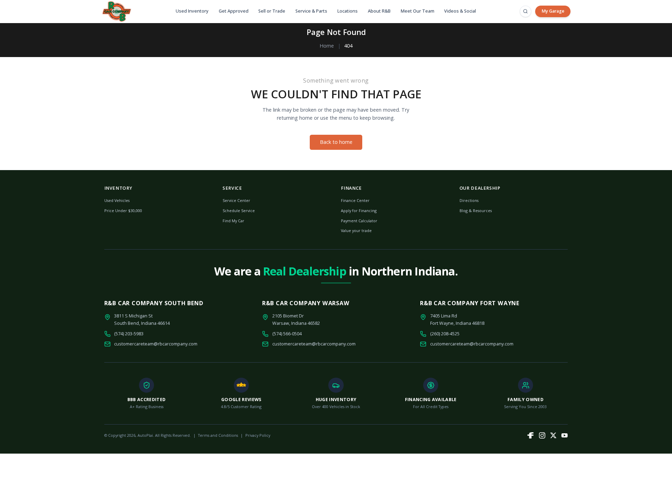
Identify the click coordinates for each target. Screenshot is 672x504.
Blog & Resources (476, 210)
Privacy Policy (257, 435)
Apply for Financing (359, 210)
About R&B (379, 11)
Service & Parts (311, 11)
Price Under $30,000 (123, 210)
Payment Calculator (359, 220)
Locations (347, 11)
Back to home (336, 142)
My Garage (552, 11)
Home (327, 45)
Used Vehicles (117, 200)
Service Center (236, 200)
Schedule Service (239, 210)
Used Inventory (192, 11)
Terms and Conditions (218, 435)
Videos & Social (460, 11)
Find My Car (233, 220)
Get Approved (233, 11)
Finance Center (355, 200)
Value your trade (356, 230)
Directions (469, 200)
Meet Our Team (417, 11)
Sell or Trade (271, 11)
